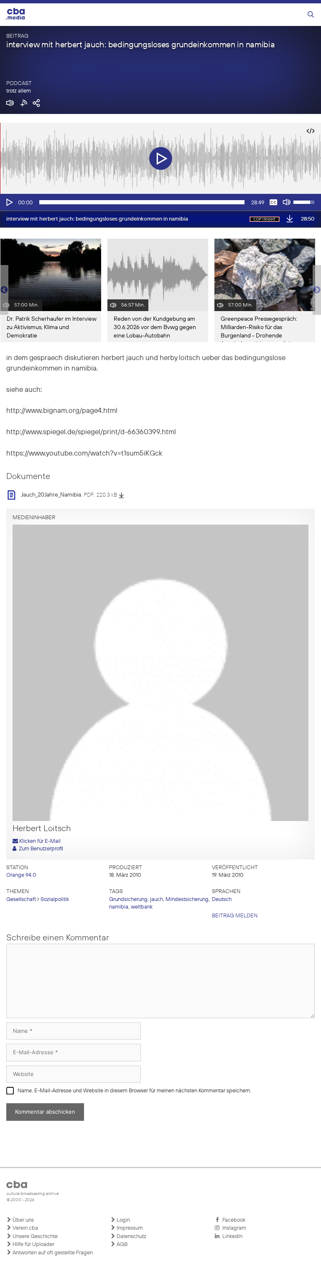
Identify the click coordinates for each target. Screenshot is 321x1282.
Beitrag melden (234, 915)
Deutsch (222, 899)
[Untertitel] (273, 202)
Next (317, 290)
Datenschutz (130, 1236)
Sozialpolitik (55, 899)
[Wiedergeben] (9, 202)
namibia (118, 907)
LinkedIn (231, 1236)
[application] (160, 202)
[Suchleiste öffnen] (311, 14)
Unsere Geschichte (34, 1236)
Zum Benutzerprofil (39, 849)
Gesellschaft (21, 899)
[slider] (142, 202)
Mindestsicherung (187, 899)
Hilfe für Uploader (32, 1244)
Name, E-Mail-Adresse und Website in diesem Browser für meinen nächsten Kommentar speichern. (134, 1091)
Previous (4, 290)
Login (122, 1220)
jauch (156, 899)
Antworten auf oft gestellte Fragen (52, 1253)
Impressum (129, 1228)
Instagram (233, 1228)
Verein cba (24, 1228)
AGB (121, 1244)
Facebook (232, 1220)
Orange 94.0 (21, 875)
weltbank (142, 907)
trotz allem (18, 91)
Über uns (22, 1220)
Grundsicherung (128, 899)
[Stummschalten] (287, 202)
